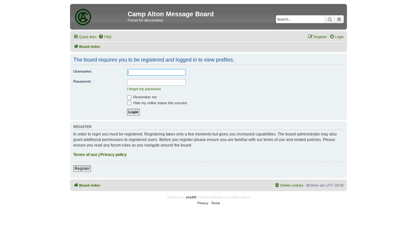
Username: (82, 71)
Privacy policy (113, 154)
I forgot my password (144, 89)
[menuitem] (104, 37)
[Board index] (100, 16)
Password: (82, 81)
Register (82, 168)
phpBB (191, 197)
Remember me (144, 97)
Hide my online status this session (159, 103)
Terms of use (85, 154)
